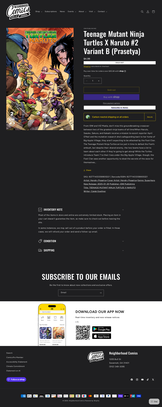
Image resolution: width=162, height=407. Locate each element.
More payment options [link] (111, 103)
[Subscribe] (100, 293)
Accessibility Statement (16, 362)
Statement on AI (13, 371)
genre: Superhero (146, 180)
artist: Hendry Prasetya (95, 180)
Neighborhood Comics (77, 401)
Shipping (87, 66)
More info (150, 117)
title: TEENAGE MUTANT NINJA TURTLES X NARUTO (110, 187)
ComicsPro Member (14, 357)
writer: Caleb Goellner (95, 191)
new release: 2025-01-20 (96, 184)
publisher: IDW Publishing (122, 184)
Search (9, 353)
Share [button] (88, 170)
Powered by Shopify (92, 401)
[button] (38, 11)
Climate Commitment (15, 366)
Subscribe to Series (119, 108)
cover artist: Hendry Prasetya (122, 180)
